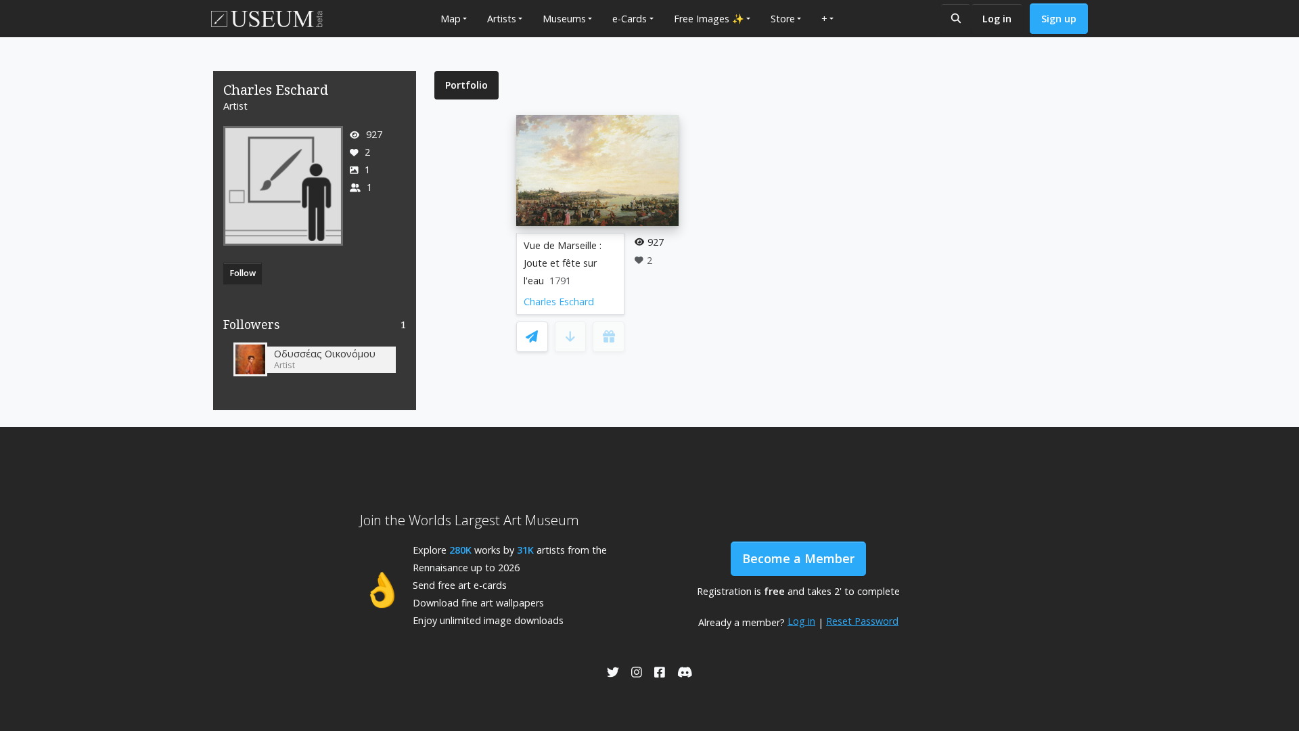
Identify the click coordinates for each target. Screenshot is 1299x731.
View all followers (315, 327)
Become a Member (798, 558)
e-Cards (629, 18)
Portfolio (466, 85)
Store (783, 18)
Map (450, 18)
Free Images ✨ (709, 18)
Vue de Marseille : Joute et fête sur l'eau (562, 263)
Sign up (1058, 18)
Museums (564, 18)
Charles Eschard (559, 301)
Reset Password (862, 621)
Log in (996, 18)
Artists (501, 18)
